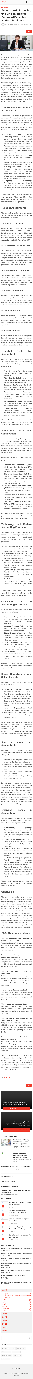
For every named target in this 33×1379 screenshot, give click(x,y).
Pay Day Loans (21, 1348)
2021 (4, 1327)
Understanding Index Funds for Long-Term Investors (13, 1276)
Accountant (4, 7)
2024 (4, 1317)
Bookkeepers (5, 1359)
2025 (4, 1314)
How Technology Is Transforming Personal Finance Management (20, 1228)
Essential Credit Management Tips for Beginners (20, 1236)
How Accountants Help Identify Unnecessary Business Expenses (21, 1142)
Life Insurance (6, 1352)
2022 (4, 1324)
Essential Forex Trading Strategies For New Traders (20, 1203)
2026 (4, 1290)
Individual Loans (6, 1355)
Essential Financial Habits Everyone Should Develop (17, 1212)
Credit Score (17, 1355)
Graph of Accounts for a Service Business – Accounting (16, 1191)
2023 (4, 1320)
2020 (4, 1331)
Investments (16, 1352)
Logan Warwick (12, 24)
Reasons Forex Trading (8, 1348)
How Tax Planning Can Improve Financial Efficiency (19, 1220)
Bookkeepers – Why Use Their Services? (15, 1166)
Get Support (16, 1369)
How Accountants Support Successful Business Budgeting (20, 1155)
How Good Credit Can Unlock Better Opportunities (16, 1282)
